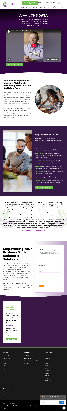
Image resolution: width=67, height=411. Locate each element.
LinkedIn (33, 405)
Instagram (36, 405)
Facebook (30, 405)
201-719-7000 (60, 3)
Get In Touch (11, 339)
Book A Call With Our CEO (30, 3)
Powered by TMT (6, 405)
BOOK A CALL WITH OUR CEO (14, 64)
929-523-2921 (46, 3)
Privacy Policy (14, 405)
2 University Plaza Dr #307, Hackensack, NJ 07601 (11, 407)
